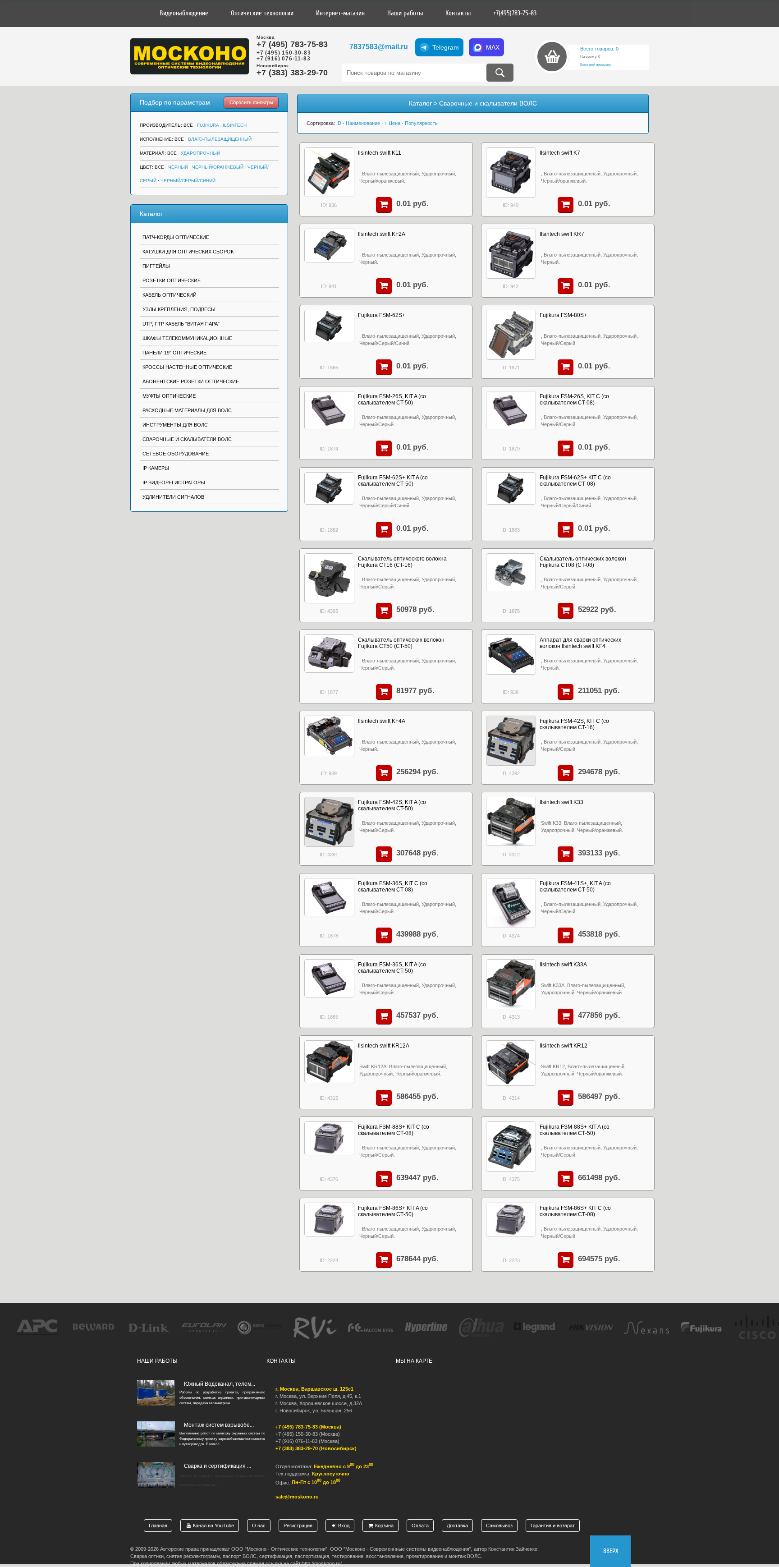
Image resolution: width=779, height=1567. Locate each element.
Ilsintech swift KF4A (381, 721)
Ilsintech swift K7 (560, 153)
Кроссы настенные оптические (187, 367)
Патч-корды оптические (175, 237)
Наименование (363, 123)
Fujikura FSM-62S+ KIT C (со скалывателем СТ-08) (575, 480)
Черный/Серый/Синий (187, 180)
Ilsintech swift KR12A (383, 1046)
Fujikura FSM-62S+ (381, 315)
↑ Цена (392, 123)
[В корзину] (384, 205)
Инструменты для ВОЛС (175, 424)
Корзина (384, 1525)
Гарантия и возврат (553, 1525)
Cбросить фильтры (251, 102)
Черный (178, 167)
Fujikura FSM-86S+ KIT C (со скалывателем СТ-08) (575, 1211)
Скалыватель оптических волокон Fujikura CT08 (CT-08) (583, 562)
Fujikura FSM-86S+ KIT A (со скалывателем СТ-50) (393, 1211)
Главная (158, 1525)
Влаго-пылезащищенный (220, 139)
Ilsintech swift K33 (561, 802)
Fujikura (208, 125)
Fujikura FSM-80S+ (563, 315)
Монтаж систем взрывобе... (219, 1425)
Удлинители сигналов (173, 497)
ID (338, 123)
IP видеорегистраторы (173, 482)
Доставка (457, 1525)
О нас (259, 1525)
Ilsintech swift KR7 (562, 234)
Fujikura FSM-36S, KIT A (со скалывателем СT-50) (392, 967)
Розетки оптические (171, 280)
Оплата (420, 1525)
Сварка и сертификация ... (217, 1466)
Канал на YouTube (213, 1525)
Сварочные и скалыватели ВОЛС (187, 439)
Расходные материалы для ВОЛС (187, 410)
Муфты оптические (169, 396)
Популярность (421, 123)
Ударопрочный (200, 153)
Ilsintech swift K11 (379, 153)
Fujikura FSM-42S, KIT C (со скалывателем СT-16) (574, 724)
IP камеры (155, 468)
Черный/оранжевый (217, 167)
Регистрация (298, 1525)
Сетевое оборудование (175, 453)
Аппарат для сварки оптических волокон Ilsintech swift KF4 (580, 643)
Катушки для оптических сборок (188, 251)
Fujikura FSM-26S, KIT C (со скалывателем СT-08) (574, 399)
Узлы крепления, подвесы (178, 309)
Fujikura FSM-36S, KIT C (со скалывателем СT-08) (392, 886)
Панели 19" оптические (174, 352)
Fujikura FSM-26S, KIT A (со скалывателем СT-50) (392, 399)
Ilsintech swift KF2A (381, 234)
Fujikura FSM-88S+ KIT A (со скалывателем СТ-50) (574, 1130)
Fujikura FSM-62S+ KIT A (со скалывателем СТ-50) (393, 480)
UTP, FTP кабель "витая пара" (181, 323)
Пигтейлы (156, 266)
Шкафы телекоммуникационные (187, 338)
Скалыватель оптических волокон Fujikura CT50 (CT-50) (401, 643)
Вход (343, 1525)
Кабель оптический (169, 295)
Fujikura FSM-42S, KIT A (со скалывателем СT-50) (392, 805)
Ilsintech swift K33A (563, 964)
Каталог (151, 213)
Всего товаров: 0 (599, 48)
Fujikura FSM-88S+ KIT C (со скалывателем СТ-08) (393, 1130)
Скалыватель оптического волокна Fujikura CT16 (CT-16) (402, 562)
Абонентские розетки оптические (190, 381)
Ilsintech (235, 125)
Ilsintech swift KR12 (563, 1046)
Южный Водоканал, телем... (219, 1384)
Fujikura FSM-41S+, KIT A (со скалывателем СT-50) (575, 886)
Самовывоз (499, 1525)
